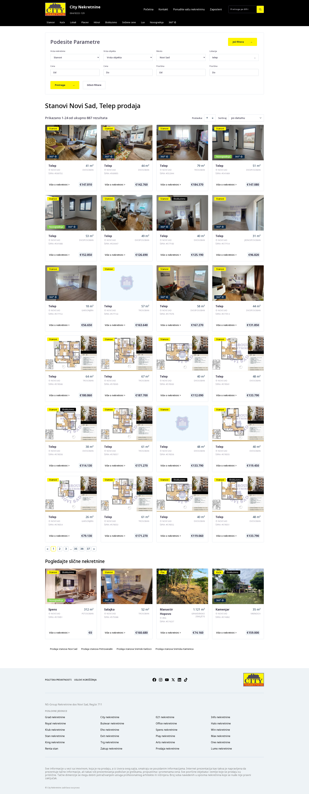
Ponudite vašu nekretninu (189, 9)
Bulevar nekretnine (112, 723)
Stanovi (51, 22)
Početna (148, 9)
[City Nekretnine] (55, 9)
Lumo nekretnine (221, 748)
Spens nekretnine (166, 729)
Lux (143, 22)
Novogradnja (157, 22)
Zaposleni (216, 9)
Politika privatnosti (58, 679)
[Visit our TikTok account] (186, 680)
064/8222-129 (77, 13)
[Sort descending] (212, 118)
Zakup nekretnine (111, 748)
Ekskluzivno (111, 22)
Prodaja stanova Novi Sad (63, 648)
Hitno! (97, 22)
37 (88, 548)
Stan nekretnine (55, 736)
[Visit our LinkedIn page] (179, 680)
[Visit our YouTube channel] (167, 680)
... (71, 548)
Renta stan (51, 748)
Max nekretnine (220, 736)
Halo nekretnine (221, 723)
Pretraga (65, 85)
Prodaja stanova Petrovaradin (97, 648)
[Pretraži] (260, 9)
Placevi (85, 22)
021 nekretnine (165, 717)
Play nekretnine (165, 736)
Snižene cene (129, 22)
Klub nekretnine (55, 729)
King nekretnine (55, 742)
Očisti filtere (94, 85)
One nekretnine (220, 742)
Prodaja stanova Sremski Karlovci (134, 648)
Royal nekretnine (55, 723)
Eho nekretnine (109, 729)
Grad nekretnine (55, 717)
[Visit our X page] (173, 680)
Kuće (62, 22)
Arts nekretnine (165, 742)
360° (171, 22)
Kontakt (163, 9)
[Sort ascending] (207, 118)
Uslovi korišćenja (85, 679)
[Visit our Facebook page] (154, 680)
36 (82, 548)
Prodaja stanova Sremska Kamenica (174, 648)
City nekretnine (109, 717)
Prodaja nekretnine (167, 748)
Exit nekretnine (109, 736)
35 (75, 548)
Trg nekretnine (109, 742)
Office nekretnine (166, 723)
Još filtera (243, 41)
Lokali (73, 22)
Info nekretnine (220, 717)
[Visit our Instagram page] (161, 680)
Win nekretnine (220, 729)
